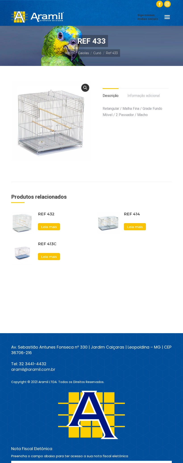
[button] (85, 88)
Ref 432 (46, 214)
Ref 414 (132, 214)
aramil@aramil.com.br (33, 369)
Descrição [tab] (111, 96)
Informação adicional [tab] (143, 96)
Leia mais (49, 227)
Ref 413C (47, 244)
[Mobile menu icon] (167, 17)
